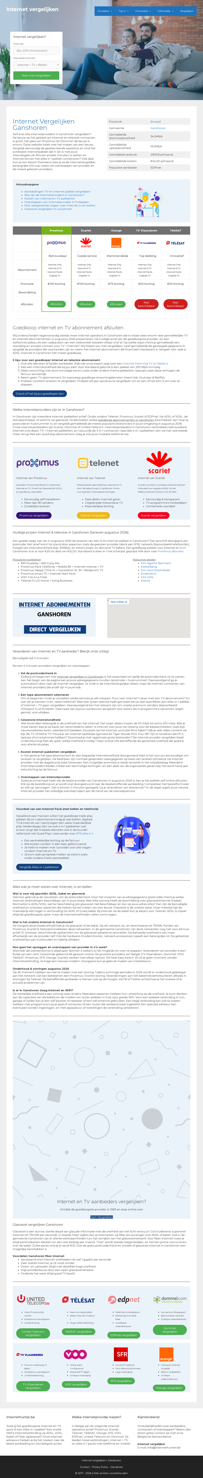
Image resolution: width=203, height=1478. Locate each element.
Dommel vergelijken (169, 1330)
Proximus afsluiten (171, 551)
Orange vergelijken (169, 1388)
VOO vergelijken (76, 1384)
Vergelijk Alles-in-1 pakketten (39, 867)
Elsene (145, 580)
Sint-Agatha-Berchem (156, 563)
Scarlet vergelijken (153, 515)
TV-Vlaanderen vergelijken (33, 1386)
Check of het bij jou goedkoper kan (40, 393)
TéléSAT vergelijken (78, 1331)
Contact (85, 1466)
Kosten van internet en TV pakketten (49, 198)
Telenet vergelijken (93, 515)
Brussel (156, 121)
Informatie (164, 11)
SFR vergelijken (121, 1381)
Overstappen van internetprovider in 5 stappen (56, 202)
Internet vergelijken (32, 9)
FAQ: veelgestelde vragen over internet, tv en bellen (59, 205)
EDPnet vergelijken (124, 1335)
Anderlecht (149, 573)
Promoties (141, 11)
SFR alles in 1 (84, 833)
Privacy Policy (100, 1466)
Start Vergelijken (101, 1217)
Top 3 (122, 11)
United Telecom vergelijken (33, 1333)
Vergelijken (186, 11)
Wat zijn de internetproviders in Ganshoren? (54, 195)
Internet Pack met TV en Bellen (145, 363)
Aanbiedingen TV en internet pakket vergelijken (57, 191)
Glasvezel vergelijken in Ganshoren (48, 209)
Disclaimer (116, 1466)
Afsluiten (56, 304)
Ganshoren (158, 128)
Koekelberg (149, 566)
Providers (103, 11)
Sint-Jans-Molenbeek (155, 570)
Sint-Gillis (147, 577)
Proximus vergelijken (33, 515)
